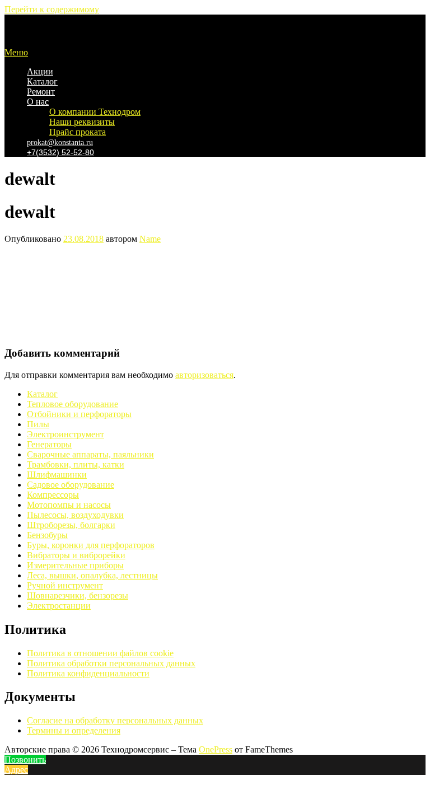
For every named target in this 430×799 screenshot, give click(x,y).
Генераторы (49, 444)
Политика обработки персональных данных (111, 663)
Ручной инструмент (65, 585)
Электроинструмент (65, 434)
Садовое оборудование (70, 484)
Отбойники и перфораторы (79, 414)
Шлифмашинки (57, 474)
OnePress (215, 749)
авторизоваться (204, 375)
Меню (16, 52)
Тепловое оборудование (72, 404)
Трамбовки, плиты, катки (75, 464)
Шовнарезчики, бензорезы (77, 595)
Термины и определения (73, 730)
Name (150, 239)
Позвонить (25, 759)
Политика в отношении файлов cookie (100, 653)
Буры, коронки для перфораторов (91, 545)
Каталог (42, 81)
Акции (40, 71)
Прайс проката (77, 132)
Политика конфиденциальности (88, 673)
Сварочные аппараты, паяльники (90, 454)
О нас (38, 101)
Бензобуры (47, 535)
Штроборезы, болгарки (71, 525)
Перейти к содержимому (51, 9)
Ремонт (41, 91)
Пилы (38, 424)
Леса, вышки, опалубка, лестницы (92, 575)
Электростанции (59, 605)
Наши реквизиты (82, 122)
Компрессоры (53, 494)
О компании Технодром (95, 111)
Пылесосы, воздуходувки (75, 515)
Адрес (16, 769)
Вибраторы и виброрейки (76, 555)
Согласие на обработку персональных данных (115, 720)
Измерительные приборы (75, 565)
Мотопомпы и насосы (69, 505)
